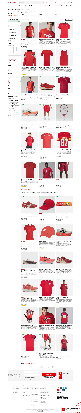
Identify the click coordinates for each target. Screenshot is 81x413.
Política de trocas (24, 389)
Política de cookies (25, 387)
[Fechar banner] (79, 408)
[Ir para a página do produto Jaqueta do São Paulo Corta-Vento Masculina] (29, 57)
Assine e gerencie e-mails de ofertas (35, 400)
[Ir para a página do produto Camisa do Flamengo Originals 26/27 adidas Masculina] (64, 30)
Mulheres (20, 5)
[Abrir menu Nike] (68, 5)
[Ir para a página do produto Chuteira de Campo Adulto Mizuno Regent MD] (29, 204)
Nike (67, 5)
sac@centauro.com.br (40, 411)
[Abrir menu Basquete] (53, 5)
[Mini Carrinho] (68, 2)
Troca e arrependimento (16, 391)
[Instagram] (59, 394)
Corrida (41, 5)
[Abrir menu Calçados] (33, 5)
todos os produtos (17, 9)
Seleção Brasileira (42, 401)
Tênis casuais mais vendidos (44, 389)
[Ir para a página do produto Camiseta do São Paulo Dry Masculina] (29, 342)
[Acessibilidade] (71, 2)
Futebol (46, 5)
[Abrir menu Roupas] (38, 5)
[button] (14, 19)
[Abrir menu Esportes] (12, 5)
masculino (23, 9)
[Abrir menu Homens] (17, 5)
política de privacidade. (50, 377)
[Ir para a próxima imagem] (37, 30)
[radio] (10, 48)
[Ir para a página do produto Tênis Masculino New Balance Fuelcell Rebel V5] (29, 112)
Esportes (10, 5)
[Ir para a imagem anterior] (22, 30)
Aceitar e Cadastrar (49, 374)
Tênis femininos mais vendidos (44, 392)
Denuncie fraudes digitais (26, 395)
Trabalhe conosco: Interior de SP (35, 390)
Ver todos (9, 40)
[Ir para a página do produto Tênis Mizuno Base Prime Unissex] (29, 287)
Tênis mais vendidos (43, 388)
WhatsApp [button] (27, 363)
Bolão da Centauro (43, 402)
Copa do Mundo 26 (43, 398)
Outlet (71, 5)
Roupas (36, 5)
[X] (61, 394)
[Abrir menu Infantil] (27, 5)
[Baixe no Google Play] (59, 398)
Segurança (23, 392)
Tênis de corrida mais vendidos (44, 391)
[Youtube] (62, 394)
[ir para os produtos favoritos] (65, 2)
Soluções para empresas (34, 394)
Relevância (67, 19)
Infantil (26, 5)
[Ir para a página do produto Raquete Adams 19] (64, 112)
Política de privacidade (25, 388)
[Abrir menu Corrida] (42, 5)
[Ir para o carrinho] (68, 2)
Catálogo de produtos (43, 387)
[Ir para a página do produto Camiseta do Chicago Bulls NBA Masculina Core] (29, 170)
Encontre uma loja (15, 392)
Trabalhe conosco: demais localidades (35, 393)
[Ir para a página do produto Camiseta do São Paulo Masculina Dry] (64, 84)
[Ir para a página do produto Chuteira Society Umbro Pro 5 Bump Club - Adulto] (64, 260)
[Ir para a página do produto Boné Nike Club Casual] (47, 232)
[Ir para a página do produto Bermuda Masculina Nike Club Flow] (47, 112)
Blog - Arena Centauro (34, 401)
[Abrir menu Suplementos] (59, 5)
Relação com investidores (35, 388)
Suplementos (57, 5)
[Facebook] (57, 394)
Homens (15, 5)
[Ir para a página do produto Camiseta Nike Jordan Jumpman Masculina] (47, 170)
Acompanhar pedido (16, 387)
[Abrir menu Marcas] (64, 5)
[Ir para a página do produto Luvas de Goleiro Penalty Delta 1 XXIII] (29, 315)
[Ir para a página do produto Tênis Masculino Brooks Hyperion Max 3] (47, 260)
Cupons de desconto (34, 402)
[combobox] (30, 2)
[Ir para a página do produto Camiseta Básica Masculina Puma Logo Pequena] (47, 57)
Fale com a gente (15, 389)
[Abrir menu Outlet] (72, 5)
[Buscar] (43, 2)
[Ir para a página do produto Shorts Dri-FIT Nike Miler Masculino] (64, 170)
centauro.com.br (10, 9)
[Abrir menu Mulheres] (23, 5)
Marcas (62, 5)
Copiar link (32, 363)
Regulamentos (24, 391)
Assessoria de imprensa (34, 387)
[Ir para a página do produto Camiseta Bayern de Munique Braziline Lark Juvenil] (47, 287)
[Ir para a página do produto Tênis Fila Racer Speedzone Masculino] (47, 84)
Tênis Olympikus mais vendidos (44, 395)
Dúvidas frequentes (16, 388)
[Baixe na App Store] (65, 398)
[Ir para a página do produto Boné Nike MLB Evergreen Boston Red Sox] (47, 204)
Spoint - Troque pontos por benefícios (35, 405)
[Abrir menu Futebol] (47, 5)
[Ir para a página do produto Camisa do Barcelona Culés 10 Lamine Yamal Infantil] (64, 315)
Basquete (50, 5)
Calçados (30, 5)
